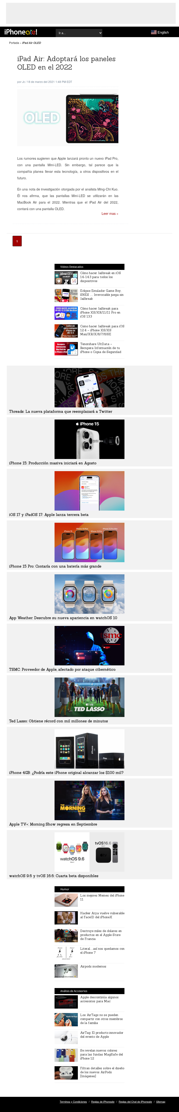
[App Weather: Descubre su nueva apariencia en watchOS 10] (89, 612)
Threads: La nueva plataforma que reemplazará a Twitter (60, 411)
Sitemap (160, 1101)
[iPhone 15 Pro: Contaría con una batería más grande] (89, 560)
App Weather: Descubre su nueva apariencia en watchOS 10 (63, 618)
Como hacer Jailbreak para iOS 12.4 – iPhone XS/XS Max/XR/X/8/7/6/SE (102, 330)
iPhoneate (21, 32)
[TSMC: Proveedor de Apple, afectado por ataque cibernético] (89, 664)
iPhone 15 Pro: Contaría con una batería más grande (55, 566)
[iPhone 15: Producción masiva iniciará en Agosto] (89, 457)
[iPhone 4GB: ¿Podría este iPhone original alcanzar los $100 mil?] (89, 767)
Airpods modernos (93, 966)
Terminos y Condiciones (73, 1101)
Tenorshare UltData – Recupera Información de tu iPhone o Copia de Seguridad (100, 348)
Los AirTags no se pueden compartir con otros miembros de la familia (101, 1019)
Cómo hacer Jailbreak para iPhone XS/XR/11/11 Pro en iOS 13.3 (100, 312)
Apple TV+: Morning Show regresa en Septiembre (53, 824)
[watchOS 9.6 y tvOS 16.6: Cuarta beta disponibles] (89, 870)
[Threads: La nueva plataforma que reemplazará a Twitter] (89, 406)
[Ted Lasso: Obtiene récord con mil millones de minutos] (89, 715)
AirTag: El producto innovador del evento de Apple (101, 1035)
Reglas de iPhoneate (102, 1101)
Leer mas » (110, 213)
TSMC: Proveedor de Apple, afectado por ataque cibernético (62, 669)
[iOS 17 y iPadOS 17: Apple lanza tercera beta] (89, 509)
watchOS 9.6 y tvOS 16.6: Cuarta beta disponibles (53, 876)
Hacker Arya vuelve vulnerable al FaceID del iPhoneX (102, 915)
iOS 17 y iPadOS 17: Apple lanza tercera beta (49, 514)
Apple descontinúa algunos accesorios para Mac (99, 999)
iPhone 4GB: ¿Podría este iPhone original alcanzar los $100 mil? (66, 772)
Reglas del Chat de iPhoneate (135, 1101)
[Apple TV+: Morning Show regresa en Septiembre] (89, 818)
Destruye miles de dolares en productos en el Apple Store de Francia (101, 935)
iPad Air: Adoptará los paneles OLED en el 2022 (66, 62)
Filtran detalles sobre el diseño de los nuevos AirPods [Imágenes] (102, 1072)
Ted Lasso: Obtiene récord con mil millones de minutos (58, 721)
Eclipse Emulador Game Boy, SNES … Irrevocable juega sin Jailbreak (102, 295)
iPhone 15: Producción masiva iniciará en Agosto (52, 463)
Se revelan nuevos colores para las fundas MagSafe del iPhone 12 (101, 1054)
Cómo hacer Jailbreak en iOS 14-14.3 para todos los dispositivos (100, 277)
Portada (14, 43)
